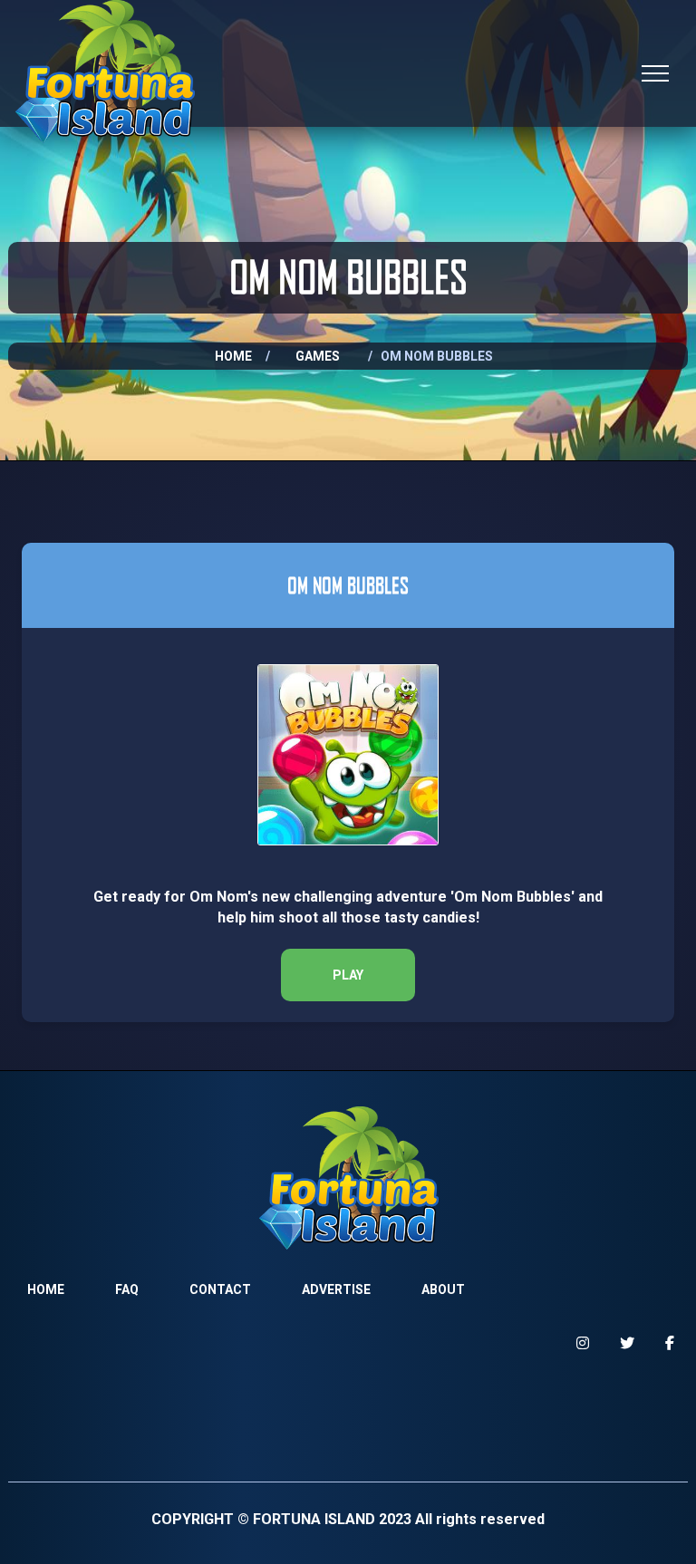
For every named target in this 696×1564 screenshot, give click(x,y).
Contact (220, 1289)
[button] (348, 975)
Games (317, 356)
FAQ (127, 1289)
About (443, 1289)
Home (233, 356)
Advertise (336, 1289)
